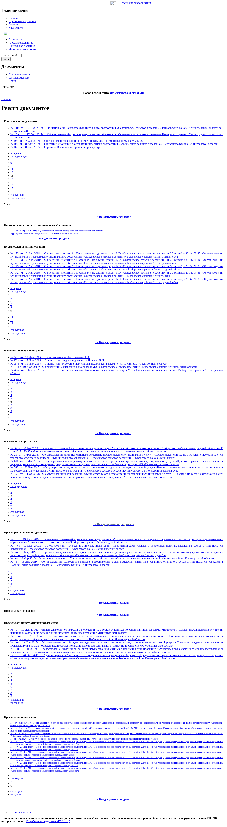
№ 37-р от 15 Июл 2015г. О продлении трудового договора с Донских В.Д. (57, 360)
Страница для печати (21, 811)
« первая (15, 153)
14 (11, 178)
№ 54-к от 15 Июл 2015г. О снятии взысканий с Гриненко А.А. (50, 357)
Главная (6, 99)
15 (11, 181)
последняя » (17, 197)
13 (11, 323)
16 (11, 185)
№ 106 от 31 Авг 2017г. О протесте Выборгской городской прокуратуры (56, 147)
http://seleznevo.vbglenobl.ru (126, 92)
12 (11, 172)
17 (11, 188)
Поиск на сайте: (11, 55)
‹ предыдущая (18, 156)
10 (11, 165)
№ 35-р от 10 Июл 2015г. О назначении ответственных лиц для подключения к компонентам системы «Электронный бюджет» (89, 363)
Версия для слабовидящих (135, 2)
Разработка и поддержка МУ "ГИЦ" (48, 821)
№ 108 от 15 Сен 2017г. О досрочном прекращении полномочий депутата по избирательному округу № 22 (76, 140)
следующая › (18, 194)
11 (11, 169)
